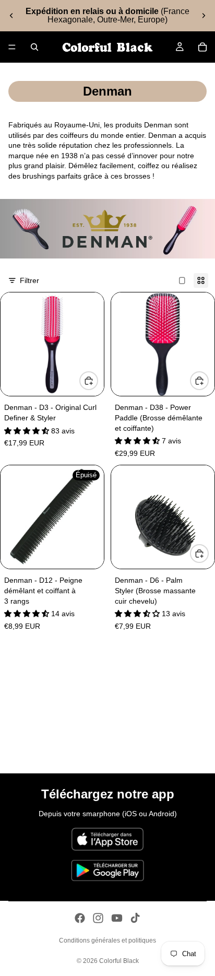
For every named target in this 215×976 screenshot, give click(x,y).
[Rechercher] (34, 47)
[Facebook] (80, 918)
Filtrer (29, 280)
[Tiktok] (135, 918)
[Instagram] (98, 918)
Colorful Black (119, 961)
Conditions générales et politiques (107, 940)
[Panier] (202, 47)
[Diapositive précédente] (11, 15)
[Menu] (12, 47)
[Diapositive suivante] (203, 15)
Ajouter (97, 380)
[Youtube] (117, 918)
